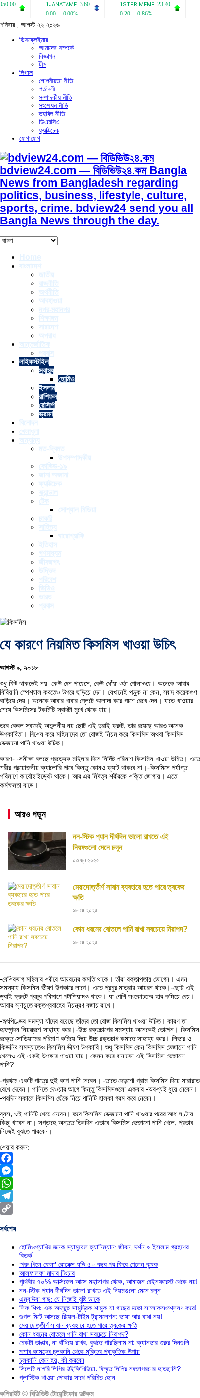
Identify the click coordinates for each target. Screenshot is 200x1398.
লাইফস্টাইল (34, 361)
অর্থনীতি (49, 292)
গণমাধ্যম (50, 553)
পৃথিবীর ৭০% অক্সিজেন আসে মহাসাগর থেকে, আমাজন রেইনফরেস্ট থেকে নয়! (108, 1282)
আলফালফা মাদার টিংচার (47, 1273)
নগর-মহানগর (54, 309)
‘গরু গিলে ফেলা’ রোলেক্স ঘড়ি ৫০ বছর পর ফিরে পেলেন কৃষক (88, 1264)
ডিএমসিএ (49, 122)
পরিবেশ (47, 579)
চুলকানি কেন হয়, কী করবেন (51, 1360)
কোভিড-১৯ (53, 466)
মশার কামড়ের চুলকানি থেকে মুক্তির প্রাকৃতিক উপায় (79, 1351)
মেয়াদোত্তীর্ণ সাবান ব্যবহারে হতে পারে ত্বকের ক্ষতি (78, 1325)
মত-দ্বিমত (52, 449)
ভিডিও (47, 588)
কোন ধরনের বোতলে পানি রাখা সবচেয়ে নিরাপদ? (73, 1334)
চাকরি (45, 518)
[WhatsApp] (100, 1183)
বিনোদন (28, 422)
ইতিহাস (48, 544)
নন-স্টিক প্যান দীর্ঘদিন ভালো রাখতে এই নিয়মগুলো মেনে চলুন (90, 1290)
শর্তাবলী (47, 89)
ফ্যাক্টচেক (49, 130)
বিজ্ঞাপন (47, 56)
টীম (42, 64)
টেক (44, 501)
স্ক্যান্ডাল (48, 492)
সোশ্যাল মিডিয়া (77, 510)
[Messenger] (100, 1170)
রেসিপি (47, 405)
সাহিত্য (48, 527)
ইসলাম (47, 388)
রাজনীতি (49, 283)
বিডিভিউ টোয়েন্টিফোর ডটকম (61, 1393)
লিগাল (26, 72)
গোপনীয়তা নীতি (56, 81)
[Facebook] (100, 1158)
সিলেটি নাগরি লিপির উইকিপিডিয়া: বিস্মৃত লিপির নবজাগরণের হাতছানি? (100, 1369)
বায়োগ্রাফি (71, 536)
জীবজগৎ (49, 562)
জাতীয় (46, 274)
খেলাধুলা (29, 431)
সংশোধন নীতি (53, 105)
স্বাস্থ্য (46, 370)
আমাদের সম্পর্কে (56, 48)
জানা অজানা (53, 475)
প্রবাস (46, 353)
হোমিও (66, 379)
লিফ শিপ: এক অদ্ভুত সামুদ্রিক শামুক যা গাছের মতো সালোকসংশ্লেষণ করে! (108, 1308)
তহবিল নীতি (52, 114)
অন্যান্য (29, 440)
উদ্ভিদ (47, 570)
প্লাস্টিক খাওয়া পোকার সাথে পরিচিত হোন (67, 1377)
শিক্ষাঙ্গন (48, 318)
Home (30, 257)
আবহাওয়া (50, 301)
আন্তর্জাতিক (34, 344)
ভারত (45, 597)
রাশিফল (48, 396)
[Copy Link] (100, 1208)
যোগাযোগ (29, 138)
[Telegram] (100, 1196)
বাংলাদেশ (30, 266)
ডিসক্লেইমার (33, 40)
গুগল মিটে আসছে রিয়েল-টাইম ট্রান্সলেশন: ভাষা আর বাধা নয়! (90, 1316)
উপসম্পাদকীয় (74, 457)
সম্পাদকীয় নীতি (55, 97)
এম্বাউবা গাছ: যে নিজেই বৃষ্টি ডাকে (59, 1299)
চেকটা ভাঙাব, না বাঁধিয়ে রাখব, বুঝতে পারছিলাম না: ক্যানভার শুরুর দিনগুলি (104, 1343)
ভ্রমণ (46, 414)
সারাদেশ (48, 327)
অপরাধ (47, 335)
